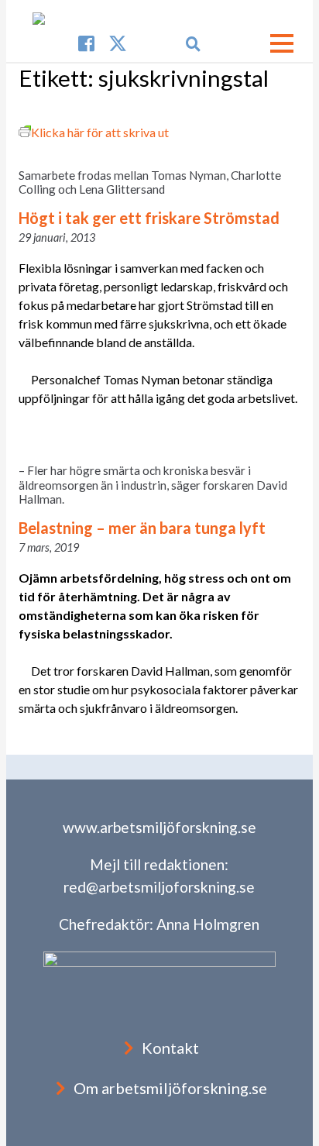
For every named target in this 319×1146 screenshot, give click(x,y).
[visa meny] (281, 43)
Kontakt (170, 1047)
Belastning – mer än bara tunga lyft (142, 527)
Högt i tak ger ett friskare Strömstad (149, 217)
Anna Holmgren (207, 924)
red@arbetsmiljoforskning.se (159, 887)
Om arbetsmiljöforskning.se (170, 1088)
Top (305, 1132)
